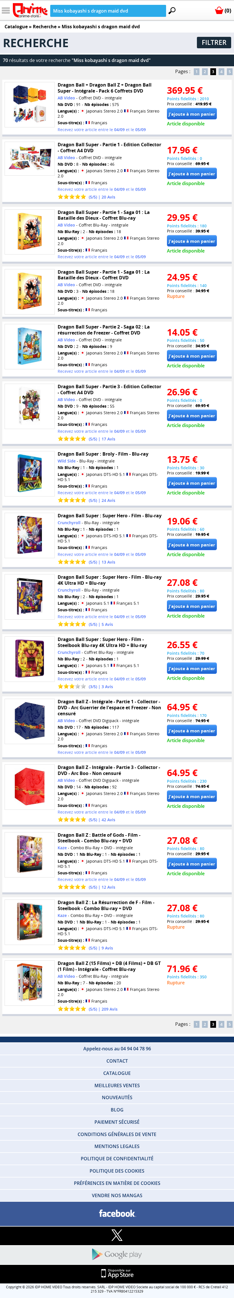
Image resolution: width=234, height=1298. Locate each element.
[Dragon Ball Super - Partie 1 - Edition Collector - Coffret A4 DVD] (29, 158)
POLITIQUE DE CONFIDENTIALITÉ (117, 1158)
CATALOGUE (117, 1073)
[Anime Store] (30, 10)
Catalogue (16, 26)
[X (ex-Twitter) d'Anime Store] (117, 1235)
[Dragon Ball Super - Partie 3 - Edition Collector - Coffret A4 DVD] (29, 406)
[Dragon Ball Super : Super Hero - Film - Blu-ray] (29, 535)
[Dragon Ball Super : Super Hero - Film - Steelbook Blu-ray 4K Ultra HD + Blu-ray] (29, 659)
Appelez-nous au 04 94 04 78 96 (117, 1048)
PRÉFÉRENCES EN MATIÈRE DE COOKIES (117, 1183)
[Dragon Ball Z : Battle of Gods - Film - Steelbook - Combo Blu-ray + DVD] (29, 855)
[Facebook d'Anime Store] (117, 1213)
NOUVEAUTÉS (117, 1097)
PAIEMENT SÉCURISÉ (117, 1122)
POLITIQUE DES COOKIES (117, 1171)
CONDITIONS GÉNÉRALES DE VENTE (117, 1134)
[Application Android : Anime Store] (117, 1254)
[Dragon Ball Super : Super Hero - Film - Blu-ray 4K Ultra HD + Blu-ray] (29, 597)
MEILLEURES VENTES (117, 1085)
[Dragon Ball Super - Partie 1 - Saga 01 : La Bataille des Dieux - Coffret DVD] (29, 291)
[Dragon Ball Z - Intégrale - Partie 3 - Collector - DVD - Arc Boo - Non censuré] (29, 787)
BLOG (117, 1110)
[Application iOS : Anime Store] (117, 1273)
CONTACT (117, 1061)
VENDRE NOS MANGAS (117, 1195)
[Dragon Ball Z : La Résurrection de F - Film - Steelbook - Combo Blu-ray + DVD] (29, 922)
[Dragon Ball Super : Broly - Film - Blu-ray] (29, 474)
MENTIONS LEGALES (117, 1146)
